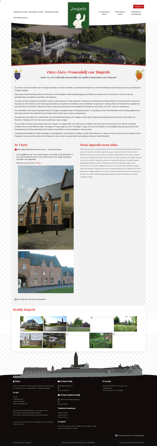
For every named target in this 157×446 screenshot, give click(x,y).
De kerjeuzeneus (20, 18)
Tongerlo (137, 6)
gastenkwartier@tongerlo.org (69, 399)
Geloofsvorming (20, 12)
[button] (38, 149)
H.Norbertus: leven (120, 13)
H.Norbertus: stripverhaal (136, 13)
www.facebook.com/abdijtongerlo (131, 435)
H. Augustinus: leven (104, 13)
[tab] (46, 149)
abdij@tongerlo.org (66, 386)
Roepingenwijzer (52, 12)
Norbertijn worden (36, 12)
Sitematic (141, 442)
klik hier (38, 163)
